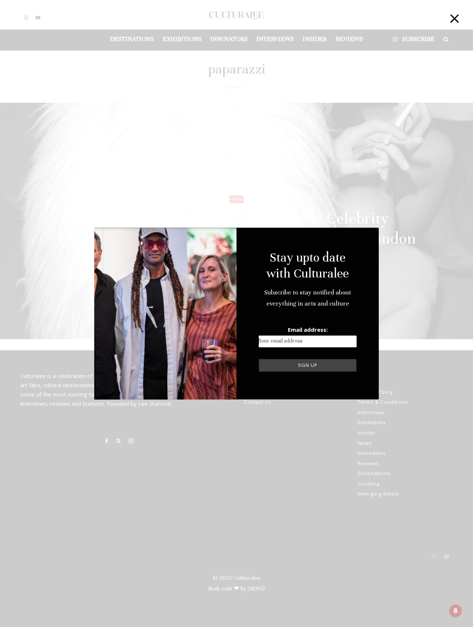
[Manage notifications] (456, 611)
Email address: (308, 329)
